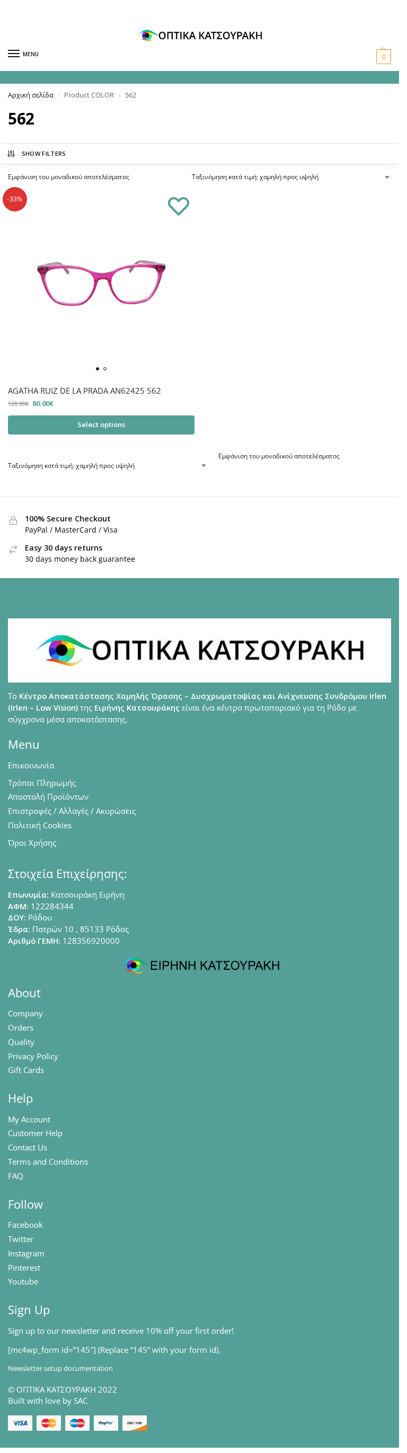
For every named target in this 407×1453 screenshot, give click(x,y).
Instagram (26, 1253)
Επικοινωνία (31, 765)
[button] (382, 56)
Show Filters (44, 153)
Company (25, 1013)
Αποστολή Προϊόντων (48, 796)
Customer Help (35, 1133)
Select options (101, 424)
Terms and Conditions (48, 1161)
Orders (20, 1027)
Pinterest (24, 1267)
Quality (21, 1041)
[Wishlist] (179, 206)
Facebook (25, 1224)
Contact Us (27, 1147)
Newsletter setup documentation (60, 1368)
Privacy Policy (33, 1056)
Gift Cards (26, 1070)
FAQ (15, 1176)
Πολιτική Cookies (40, 825)
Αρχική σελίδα (31, 95)
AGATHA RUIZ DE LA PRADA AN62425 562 (84, 390)
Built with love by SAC (47, 1400)
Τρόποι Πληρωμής (42, 782)
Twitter (20, 1239)
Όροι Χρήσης (32, 842)
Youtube (23, 1281)
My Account (29, 1119)
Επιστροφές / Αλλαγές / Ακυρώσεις (72, 810)
